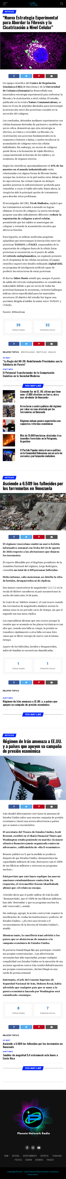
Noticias (42, 352)
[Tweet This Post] (26, 76)
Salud (52, 352)
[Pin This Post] (39, 76)
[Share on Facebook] (13, 76)
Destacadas (28, 352)
